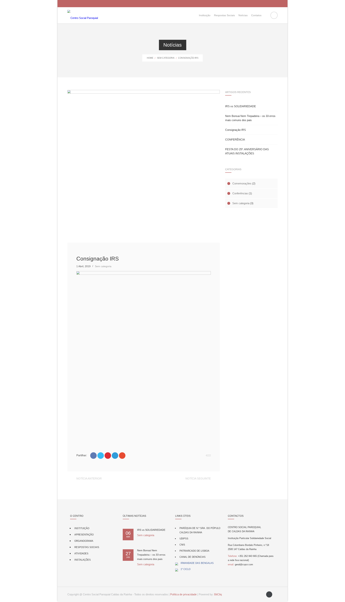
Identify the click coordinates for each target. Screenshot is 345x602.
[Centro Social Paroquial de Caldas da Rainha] (82, 15)
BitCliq (218, 594)
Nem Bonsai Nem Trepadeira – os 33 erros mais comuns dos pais (250, 118)
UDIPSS (184, 538)
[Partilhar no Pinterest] (108, 455)
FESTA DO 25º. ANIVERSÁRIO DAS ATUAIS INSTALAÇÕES (247, 151)
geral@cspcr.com (240, 564)
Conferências (240, 193)
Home (150, 58)
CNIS (182, 544)
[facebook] (269, 594)
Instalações (82, 559)
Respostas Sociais (86, 547)
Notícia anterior (89, 478)
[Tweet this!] (100, 455)
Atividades (81, 553)
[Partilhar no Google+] (122, 455)
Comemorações (241, 183)
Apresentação (84, 534)
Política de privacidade (183, 594)
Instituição (81, 528)
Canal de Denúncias (193, 557)
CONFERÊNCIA (235, 139)
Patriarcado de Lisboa (194, 550)
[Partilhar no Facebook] (93, 455)
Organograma (83, 541)
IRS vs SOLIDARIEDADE (240, 106)
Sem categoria (165, 58)
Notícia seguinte (198, 478)
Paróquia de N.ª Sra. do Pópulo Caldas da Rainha (200, 530)
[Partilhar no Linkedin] (115, 455)
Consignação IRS (235, 129)
